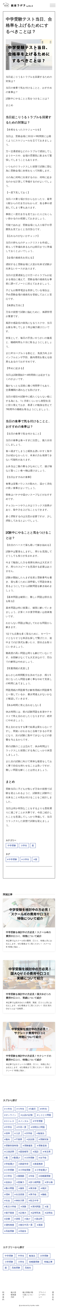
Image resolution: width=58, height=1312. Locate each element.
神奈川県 (20, 1200)
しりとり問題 (45, 1115)
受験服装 (28, 1145)
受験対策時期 (12, 1145)
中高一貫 (22, 1127)
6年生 (44, 1108)
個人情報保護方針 (13, 1294)
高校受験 (10, 1231)
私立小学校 (11, 1206)
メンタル (24, 1121)
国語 (36, 1151)
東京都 (33, 1188)
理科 (8, 1194)
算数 (24, 1206)
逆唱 (18, 1218)
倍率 (8, 1133)
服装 (22, 1188)
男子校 (33, 1194)
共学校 (29, 1133)
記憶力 (23, 1212)
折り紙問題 (35, 1182)
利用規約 (3, 1295)
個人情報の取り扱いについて (27, 1294)
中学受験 (12, 845)
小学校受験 (25, 1170)
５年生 (21, 1108)
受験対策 (44, 1139)
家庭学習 (24, 1164)
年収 (32, 1176)
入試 (18, 1133)
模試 (44, 1188)
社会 (8, 1200)
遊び (28, 1218)
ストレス (10, 1121)
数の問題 (10, 1188)
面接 (41, 1225)
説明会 (49, 1212)
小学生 (24, 845)
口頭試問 (10, 1151)
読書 (8, 1218)
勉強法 (41, 1133)
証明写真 (36, 1212)
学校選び (10, 1164)
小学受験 (10, 1170)
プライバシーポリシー (42, 1294)
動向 (8, 1139)
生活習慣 (20, 1194)
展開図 (21, 1176)
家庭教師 (38, 1164)
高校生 (23, 1231)
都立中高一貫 (26, 1225)
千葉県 (19, 1139)
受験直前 (43, 1145)
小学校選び (41, 1170)
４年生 (9, 1108)
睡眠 (44, 1194)
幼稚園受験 (45, 1176)
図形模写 (24, 1151)
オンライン (11, 1115)
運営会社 (53, 1295)
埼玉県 (47, 1151)
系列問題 (36, 1206)
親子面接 (10, 1212)
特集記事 (48, 1261)
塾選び (17, 1157)
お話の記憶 (27, 1115)
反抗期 (31, 1139)
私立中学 (34, 1200)
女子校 (43, 1157)
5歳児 (33, 1108)
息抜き (9, 1182)
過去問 (39, 1218)
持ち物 (49, 1182)
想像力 (21, 1182)
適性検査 (10, 1225)
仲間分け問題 (38, 1127)
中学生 (9, 1127)
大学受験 (30, 1157)
